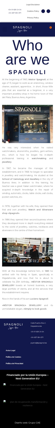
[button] (5, 29)
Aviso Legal (10, 350)
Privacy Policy (33, 18)
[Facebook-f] (43, 11)
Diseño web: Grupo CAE (27, 422)
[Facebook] (9, 338)
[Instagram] (48, 11)
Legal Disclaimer (33, 5)
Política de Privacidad (14, 364)
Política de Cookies (13, 357)
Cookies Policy (33, 11)
